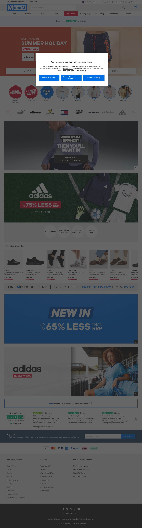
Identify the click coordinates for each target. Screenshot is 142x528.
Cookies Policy (81, 71)
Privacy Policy (68, 71)
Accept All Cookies (49, 78)
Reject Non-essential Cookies (71, 78)
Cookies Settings (93, 78)
